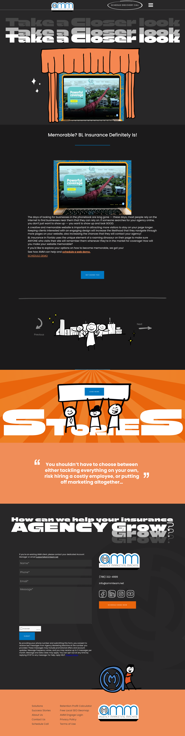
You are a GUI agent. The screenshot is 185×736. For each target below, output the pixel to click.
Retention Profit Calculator (76, 706)
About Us (37, 714)
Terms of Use (68, 723)
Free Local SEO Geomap (74, 710)
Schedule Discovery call (125, 5)
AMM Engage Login (71, 714)
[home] (62, 7)
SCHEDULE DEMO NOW (117, 605)
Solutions (37, 706)
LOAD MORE (94, 392)
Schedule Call (40, 723)
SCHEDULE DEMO (38, 255)
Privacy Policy (72, 655)
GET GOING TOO (92, 275)
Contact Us (38, 719)
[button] (150, 5)
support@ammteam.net (47, 557)
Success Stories (41, 710)
